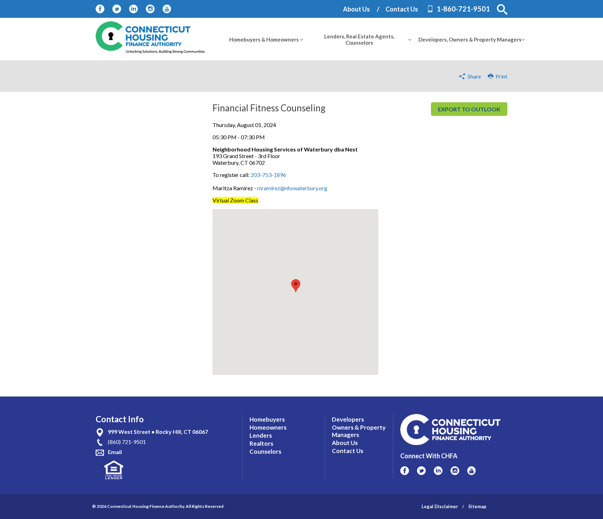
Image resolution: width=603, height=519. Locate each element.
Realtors (261, 443)
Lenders (261, 435)
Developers (348, 419)
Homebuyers (267, 419)
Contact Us (402, 9)
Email (115, 451)
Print (500, 76)
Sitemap (477, 506)
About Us (356, 9)
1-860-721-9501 (463, 9)
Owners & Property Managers (359, 431)
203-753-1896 (268, 174)
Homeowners (268, 427)
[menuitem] (264, 39)
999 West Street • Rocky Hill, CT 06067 (158, 431)
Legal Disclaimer (440, 506)
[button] (502, 9)
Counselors (265, 451)
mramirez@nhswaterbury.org (292, 188)
